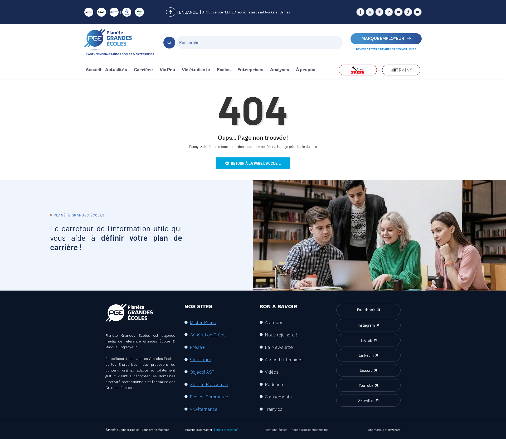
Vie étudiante (196, 70)
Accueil (93, 70)
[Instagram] (379, 12)
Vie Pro (167, 70)
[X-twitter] (370, 12)
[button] (117, 70)
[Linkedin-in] (389, 12)
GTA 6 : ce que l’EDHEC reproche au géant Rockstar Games (246, 12)
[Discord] (417, 12)
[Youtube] (398, 12)
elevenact (393, 429)
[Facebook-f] (360, 12)
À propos (305, 70)
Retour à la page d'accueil (256, 163)
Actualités (116, 70)
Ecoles (224, 70)
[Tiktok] (408, 12)
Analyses (279, 70)
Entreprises (250, 70)
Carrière (143, 70)
